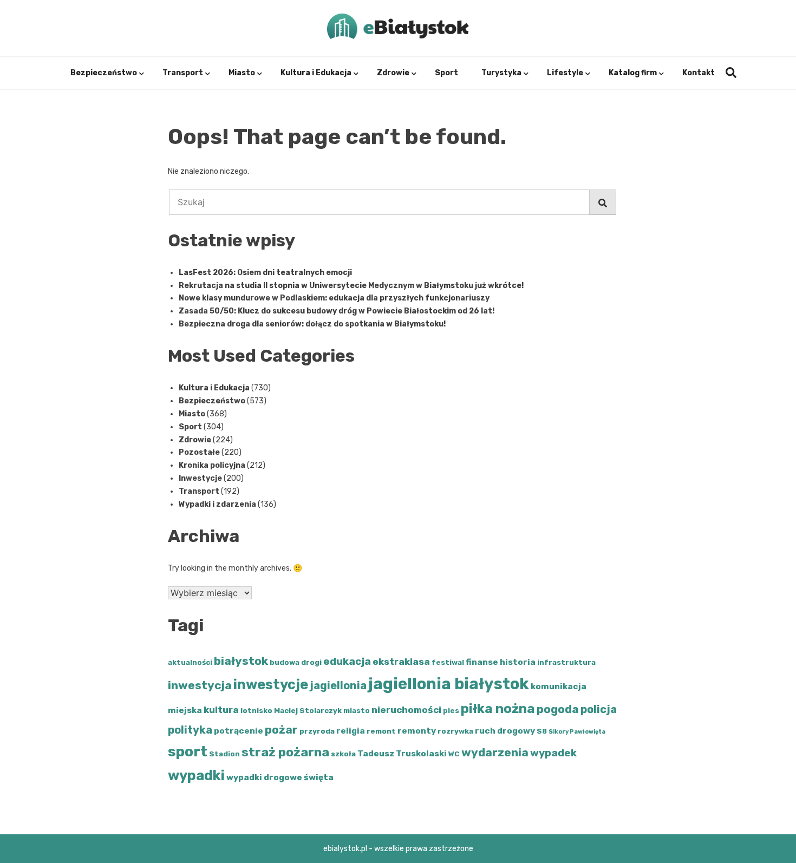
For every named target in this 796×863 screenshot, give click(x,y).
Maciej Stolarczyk (308, 711)
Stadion (224, 754)
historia (518, 662)
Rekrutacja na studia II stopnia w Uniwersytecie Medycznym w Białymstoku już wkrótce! (351, 285)
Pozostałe (199, 452)
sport (187, 751)
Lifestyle (565, 72)
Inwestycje (200, 478)
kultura (221, 709)
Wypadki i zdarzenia (217, 504)
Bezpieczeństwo (103, 72)
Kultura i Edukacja (315, 72)
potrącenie (238, 730)
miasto (356, 711)
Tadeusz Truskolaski (402, 753)
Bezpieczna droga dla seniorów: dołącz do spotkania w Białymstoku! (312, 324)
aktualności (190, 662)
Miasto (242, 72)
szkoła (343, 754)
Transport (182, 72)
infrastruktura (566, 662)
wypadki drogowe (264, 777)
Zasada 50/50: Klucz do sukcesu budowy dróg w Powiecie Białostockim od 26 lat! (336, 311)
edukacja (347, 661)
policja (598, 709)
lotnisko (256, 711)
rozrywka (455, 731)
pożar (281, 729)
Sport (446, 72)
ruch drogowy (505, 730)
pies (451, 711)
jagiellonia (338, 685)
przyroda (317, 731)
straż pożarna (285, 752)
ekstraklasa (401, 661)
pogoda (558, 709)
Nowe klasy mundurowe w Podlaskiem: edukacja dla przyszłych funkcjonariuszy (334, 298)
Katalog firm (633, 72)
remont (381, 731)
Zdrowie (393, 72)
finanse (482, 662)
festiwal (448, 662)
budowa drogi (296, 662)
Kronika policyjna (212, 465)
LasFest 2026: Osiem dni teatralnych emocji (265, 272)
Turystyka (501, 72)
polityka (190, 729)
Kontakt (698, 72)
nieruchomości (406, 709)
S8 (542, 731)
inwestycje (270, 684)
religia (350, 730)
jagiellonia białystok (448, 684)
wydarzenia (495, 752)
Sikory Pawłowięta (577, 731)
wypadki (196, 775)
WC (454, 754)
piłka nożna (498, 708)
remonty (416, 730)
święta (319, 777)
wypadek (553, 753)
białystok (241, 661)
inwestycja (200, 685)
